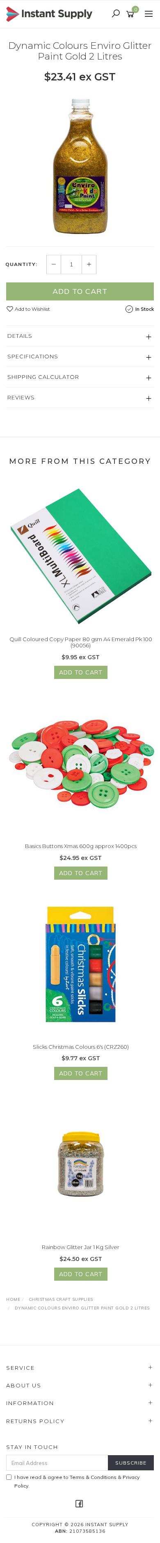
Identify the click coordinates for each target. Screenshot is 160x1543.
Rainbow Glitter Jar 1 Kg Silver (80, 1247)
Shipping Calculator (43, 377)
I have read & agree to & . (76, 1481)
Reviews (21, 397)
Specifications (32, 356)
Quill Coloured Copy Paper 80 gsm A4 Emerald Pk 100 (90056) (80, 642)
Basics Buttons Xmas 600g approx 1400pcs (81, 846)
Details (19, 335)
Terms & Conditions (93, 1477)
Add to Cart (80, 291)
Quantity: (21, 264)
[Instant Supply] (51, 13)
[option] (80, 164)
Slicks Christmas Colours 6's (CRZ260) (81, 1046)
